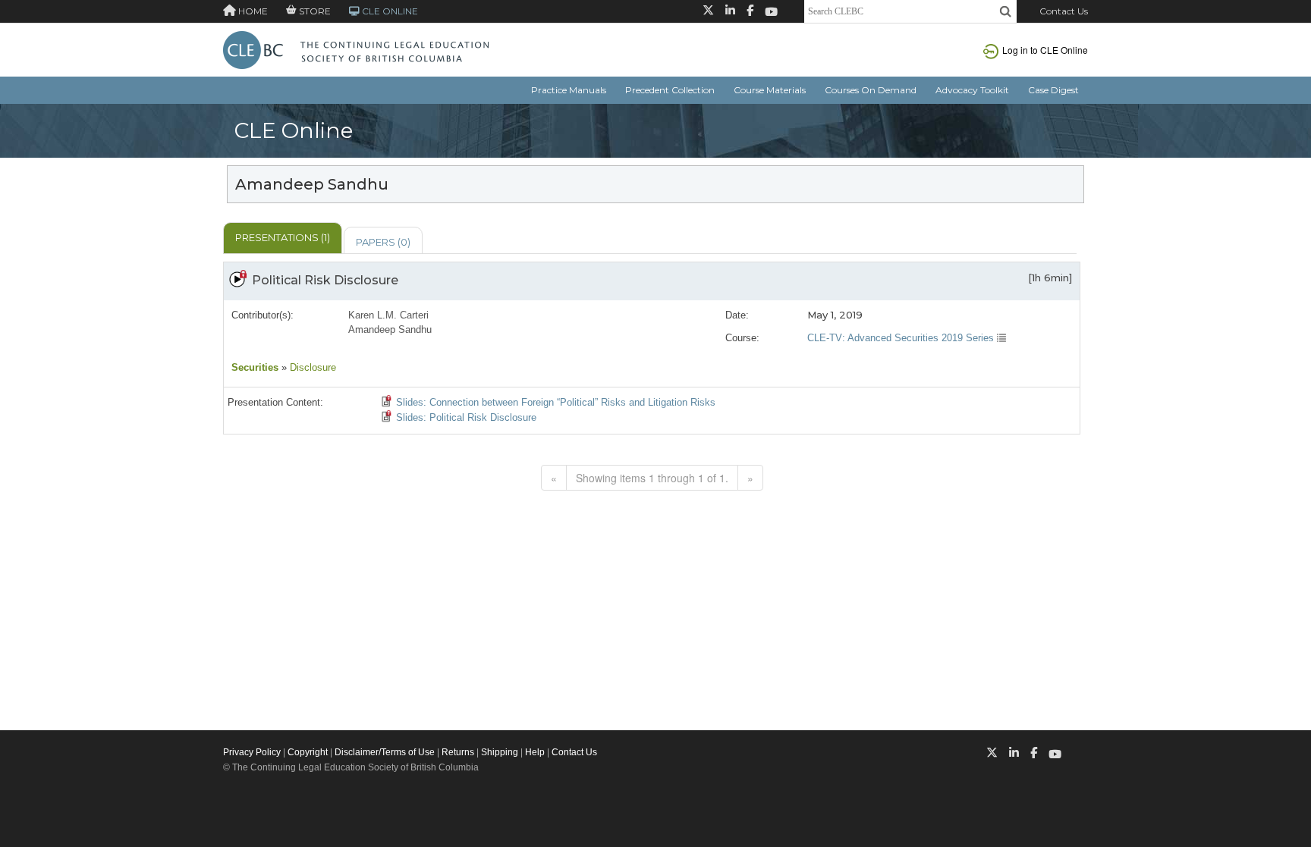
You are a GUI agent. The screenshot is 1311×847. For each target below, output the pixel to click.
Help (535, 752)
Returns (458, 752)
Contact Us (1063, 11)
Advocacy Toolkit (972, 90)
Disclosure (311, 367)
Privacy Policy (252, 752)
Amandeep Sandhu (390, 329)
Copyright (308, 752)
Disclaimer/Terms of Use (385, 752)
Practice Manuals (568, 90)
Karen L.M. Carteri (388, 315)
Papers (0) (383, 242)
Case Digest (1053, 90)
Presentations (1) (282, 237)
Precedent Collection (670, 90)
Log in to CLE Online (1045, 49)
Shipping (499, 752)
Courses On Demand (870, 90)
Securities (254, 367)
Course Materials (770, 90)
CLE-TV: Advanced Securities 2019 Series (902, 338)
